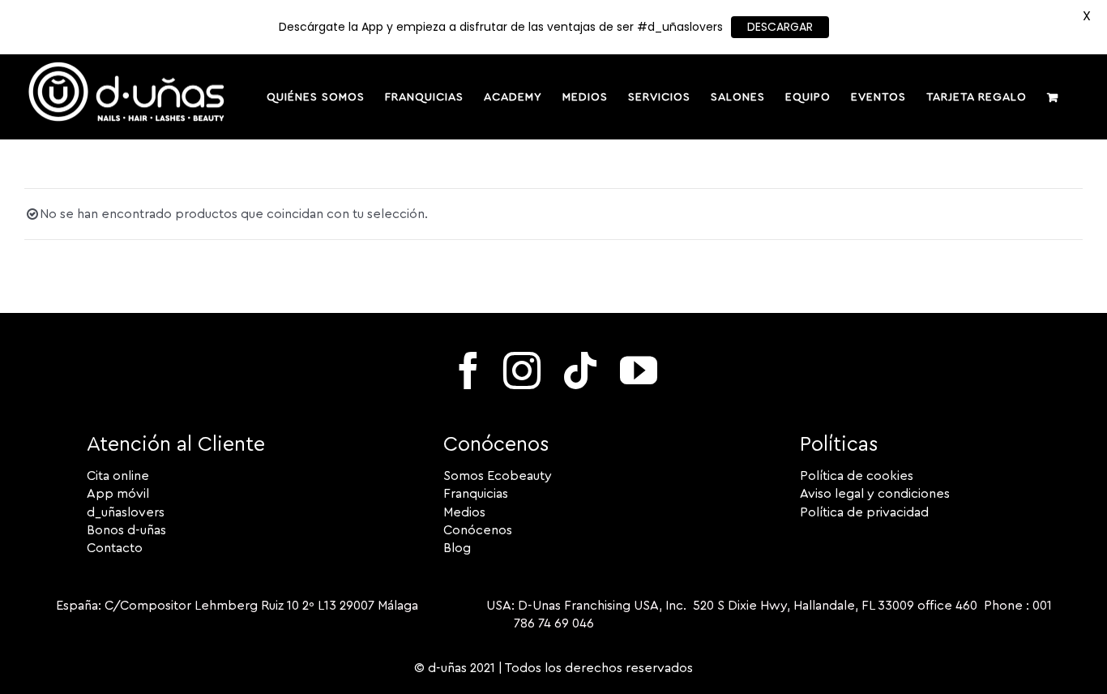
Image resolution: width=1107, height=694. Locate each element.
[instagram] (522, 370)
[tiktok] (580, 370)
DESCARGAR (780, 27)
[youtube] (638, 370)
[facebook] (468, 370)
